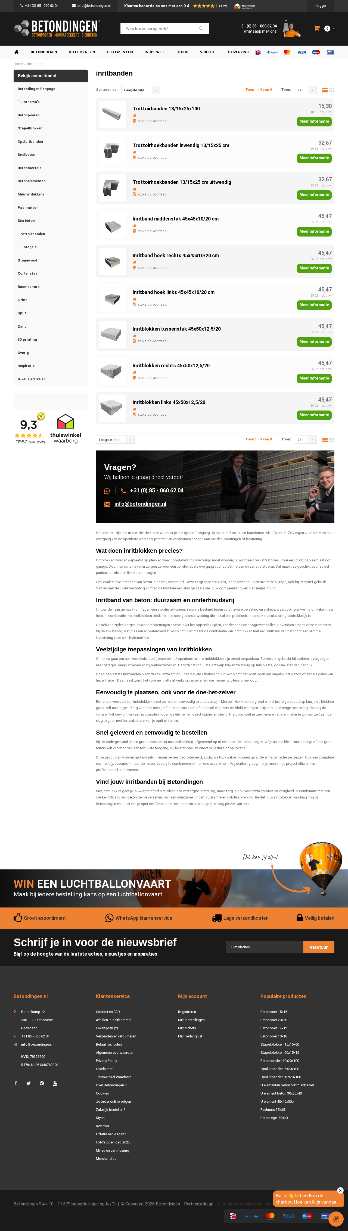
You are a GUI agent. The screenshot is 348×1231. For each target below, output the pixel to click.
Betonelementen (32, 181)
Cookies (102, 1093)
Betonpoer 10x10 (273, 1036)
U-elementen (82, 52)
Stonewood (27, 260)
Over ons (240, 52)
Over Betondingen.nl (112, 1085)
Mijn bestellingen (191, 1020)
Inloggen (321, 6)
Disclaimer (104, 1069)
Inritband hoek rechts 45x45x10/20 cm (176, 255)
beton (132, 797)
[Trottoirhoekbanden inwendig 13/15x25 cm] (112, 151)
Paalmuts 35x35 (272, 1110)
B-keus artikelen (32, 379)
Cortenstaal (28, 273)
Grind (22, 300)
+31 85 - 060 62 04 (35, 1036)
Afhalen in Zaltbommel (113, 1020)
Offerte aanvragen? (111, 1134)
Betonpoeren (44, 52)
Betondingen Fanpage (36, 89)
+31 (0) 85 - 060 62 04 (41, 6)
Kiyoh (100, 1118)
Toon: (286, 90)
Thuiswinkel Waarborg (114, 1077)
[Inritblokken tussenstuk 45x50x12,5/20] (112, 334)
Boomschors (28, 287)
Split (22, 313)
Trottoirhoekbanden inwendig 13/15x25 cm (181, 145)
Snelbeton (26, 155)
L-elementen (120, 52)
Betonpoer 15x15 (273, 1012)
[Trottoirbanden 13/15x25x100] (112, 114)
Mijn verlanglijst (190, 1036)
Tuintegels (27, 247)
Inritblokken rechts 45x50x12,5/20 (171, 365)
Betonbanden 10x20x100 (279, 1061)
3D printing (27, 339)
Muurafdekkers (31, 194)
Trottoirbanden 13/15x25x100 (166, 108)
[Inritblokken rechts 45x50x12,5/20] (112, 371)
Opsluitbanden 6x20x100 (279, 1069)
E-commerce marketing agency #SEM (253, 1204)
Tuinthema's (28, 102)
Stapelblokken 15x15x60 (279, 1044)
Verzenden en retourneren (116, 1036)
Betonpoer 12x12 (273, 1028)
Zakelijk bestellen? (110, 1110)
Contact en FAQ (108, 1012)
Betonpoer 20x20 (273, 1020)
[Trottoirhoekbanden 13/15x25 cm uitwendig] (112, 187)
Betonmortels (29, 168)
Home (16, 52)
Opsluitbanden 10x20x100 (280, 1077)
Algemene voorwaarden (114, 1052)
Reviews (102, 1126)
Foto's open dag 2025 (113, 1142)
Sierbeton (26, 221)
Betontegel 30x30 (274, 1118)
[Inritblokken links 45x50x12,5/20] (112, 408)
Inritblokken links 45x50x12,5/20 (169, 402)
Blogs (182, 52)
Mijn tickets (187, 1028)
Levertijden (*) (107, 1028)
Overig (23, 353)
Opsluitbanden (30, 141)
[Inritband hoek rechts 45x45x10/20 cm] (112, 261)
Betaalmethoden (109, 1044)
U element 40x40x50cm (278, 1101)
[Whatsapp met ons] (110, 490)
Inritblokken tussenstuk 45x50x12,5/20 (177, 329)
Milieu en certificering (112, 1150)
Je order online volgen (113, 1101)
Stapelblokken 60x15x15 (279, 1052)
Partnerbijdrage (198, 1204)
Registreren (187, 1012)
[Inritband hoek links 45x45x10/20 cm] (112, 298)
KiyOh (111, 1204)
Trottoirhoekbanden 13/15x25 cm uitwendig (182, 182)
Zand (22, 326)
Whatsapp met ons (260, 31)
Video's (207, 52)
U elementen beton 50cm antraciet (287, 1085)
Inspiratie (155, 52)
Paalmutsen (28, 208)
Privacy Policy (106, 1061)
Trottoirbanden (31, 234)
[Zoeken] (201, 28)
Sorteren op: (107, 90)
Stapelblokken (30, 128)
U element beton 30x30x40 (281, 1093)
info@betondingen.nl (94, 6)
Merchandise (106, 1159)
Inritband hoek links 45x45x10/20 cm (174, 292)
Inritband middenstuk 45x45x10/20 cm (176, 219)
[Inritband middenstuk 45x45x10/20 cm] (112, 224)
